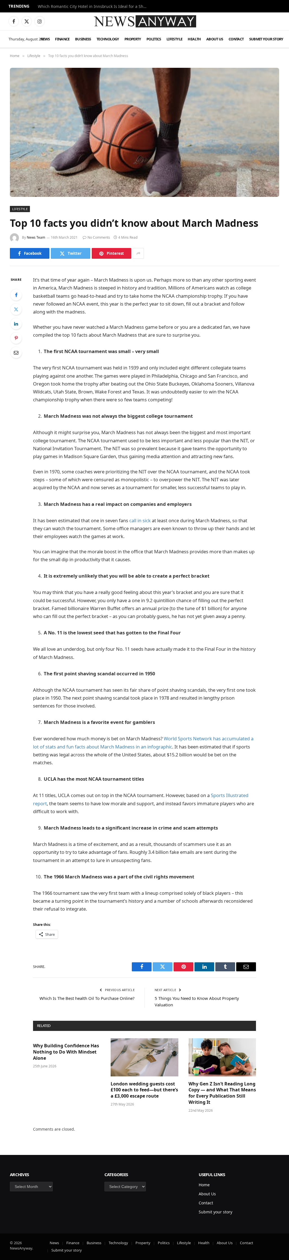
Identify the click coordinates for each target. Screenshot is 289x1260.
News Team (36, 237)
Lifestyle (174, 39)
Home (204, 1184)
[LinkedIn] (16, 323)
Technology (108, 39)
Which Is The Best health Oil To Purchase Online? (87, 998)
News (45, 39)
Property (132, 39)
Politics (153, 39)
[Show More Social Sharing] (138, 253)
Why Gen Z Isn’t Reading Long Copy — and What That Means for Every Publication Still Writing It (222, 1093)
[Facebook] (16, 295)
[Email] (16, 352)
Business (83, 39)
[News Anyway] (144, 21)
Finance (62, 39)
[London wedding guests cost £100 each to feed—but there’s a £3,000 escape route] (144, 1057)
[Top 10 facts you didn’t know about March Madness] (144, 132)
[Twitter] (16, 309)
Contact (236, 39)
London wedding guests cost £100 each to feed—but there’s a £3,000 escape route (144, 1090)
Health (194, 39)
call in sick (140, 520)
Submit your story (266, 39)
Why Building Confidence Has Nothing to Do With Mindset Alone (66, 1052)
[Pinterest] (16, 338)
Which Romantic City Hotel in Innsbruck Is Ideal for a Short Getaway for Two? (94, 6)
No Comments (98, 237)
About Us (214, 39)
